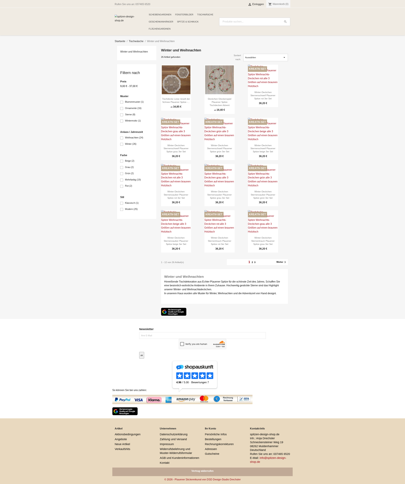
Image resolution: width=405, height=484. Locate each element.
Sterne (130, 114)
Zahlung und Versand (173, 439)
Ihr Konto (210, 428)
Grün (129, 173)
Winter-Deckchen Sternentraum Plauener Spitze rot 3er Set (219, 240)
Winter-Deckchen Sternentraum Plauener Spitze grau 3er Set (263, 240)
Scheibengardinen (160, 14)
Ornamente (133, 108)
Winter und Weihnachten (134, 51)
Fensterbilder (184, 14)
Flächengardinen (160, 29)
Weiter (281, 262)
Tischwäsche (205, 14)
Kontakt (164, 462)
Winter (130, 144)
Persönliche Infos (216, 434)
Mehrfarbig (133, 179)
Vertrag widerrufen (202, 471)
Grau (129, 167)
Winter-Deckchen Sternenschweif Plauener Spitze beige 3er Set (262, 148)
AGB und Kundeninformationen (179, 457)
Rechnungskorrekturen (219, 444)
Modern (131, 209)
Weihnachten (134, 137)
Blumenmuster (134, 101)
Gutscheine (212, 453)
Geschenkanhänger (161, 21)
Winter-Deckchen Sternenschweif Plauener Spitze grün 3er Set (219, 148)
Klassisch (132, 203)
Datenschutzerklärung (173, 434)
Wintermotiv (133, 120)
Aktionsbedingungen (127, 434)
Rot (128, 185)
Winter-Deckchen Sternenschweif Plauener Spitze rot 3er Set (262, 95)
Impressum (167, 444)
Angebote (121, 439)
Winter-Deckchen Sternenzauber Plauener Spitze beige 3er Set (176, 240)
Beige (129, 160)
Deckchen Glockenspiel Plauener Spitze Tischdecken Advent (219, 102)
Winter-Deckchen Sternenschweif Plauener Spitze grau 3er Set (176, 148)
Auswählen (265, 57)
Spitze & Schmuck (188, 21)
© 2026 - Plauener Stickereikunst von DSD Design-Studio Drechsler (202, 479)
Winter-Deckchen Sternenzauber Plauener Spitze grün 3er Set (263, 194)
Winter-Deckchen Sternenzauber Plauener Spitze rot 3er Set (176, 194)
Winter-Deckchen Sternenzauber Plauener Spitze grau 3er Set (219, 194)
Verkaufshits (122, 449)
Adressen (211, 449)
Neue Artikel (122, 444)
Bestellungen (213, 439)
